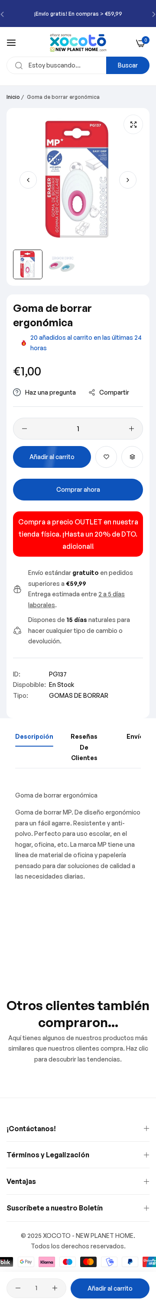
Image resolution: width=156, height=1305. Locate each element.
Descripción (34, 736)
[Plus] (131, 428)
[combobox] (78, 65)
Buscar (128, 65)
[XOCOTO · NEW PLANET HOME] (78, 43)
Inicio (13, 97)
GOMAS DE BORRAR (78, 695)
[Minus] (24, 428)
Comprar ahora (78, 489)
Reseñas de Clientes (84, 747)
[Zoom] (133, 124)
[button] (127, 180)
